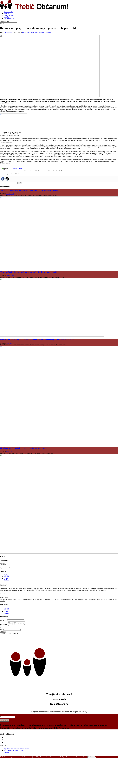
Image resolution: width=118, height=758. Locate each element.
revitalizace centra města (104, 599)
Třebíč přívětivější (87, 599)
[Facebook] (3, 179)
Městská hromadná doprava (30, 32)
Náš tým (6, 13)
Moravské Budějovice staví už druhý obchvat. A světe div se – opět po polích (29, 272)
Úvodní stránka (8, 12)
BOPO (77, 599)
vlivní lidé (39, 599)
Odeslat (3, 631)
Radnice (41, 32)
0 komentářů (48, 32)
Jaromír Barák (8, 32)
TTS (80, 599)
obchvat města (32, 599)
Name (2, 629)
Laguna (14, 599)
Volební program (8, 15)
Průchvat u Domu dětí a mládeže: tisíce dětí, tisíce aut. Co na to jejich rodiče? (29, 190)
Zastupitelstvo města (9, 18)
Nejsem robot (4, 626)
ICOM (10, 599)
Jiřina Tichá (9, 451)
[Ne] (95, 757)
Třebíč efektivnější (22, 599)
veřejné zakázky (47, 599)
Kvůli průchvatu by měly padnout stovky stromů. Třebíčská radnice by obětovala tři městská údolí (37, 339)
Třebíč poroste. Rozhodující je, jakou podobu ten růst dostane (23, 448)
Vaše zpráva (4, 624)
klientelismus (66, 599)
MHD (95, 599)
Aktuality (6, 17)
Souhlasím (91, 757)
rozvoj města (3, 599)
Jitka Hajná (9, 343)
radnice (72, 599)
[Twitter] (7, 179)
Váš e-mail (3, 620)
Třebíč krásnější (57, 599)
